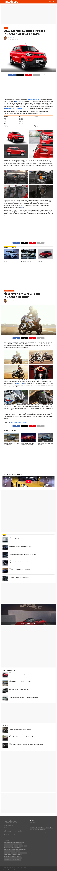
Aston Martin (7, 858)
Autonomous (7, 852)
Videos (25, 867)
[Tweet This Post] (24, 338)
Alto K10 (17, 101)
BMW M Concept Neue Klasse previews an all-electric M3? (27, 444)
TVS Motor (24, 422)
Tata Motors (15, 849)
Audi (25, 845)
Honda (13, 851)
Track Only (14, 854)
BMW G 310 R (19, 383)
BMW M (18, 856)
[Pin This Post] (28, 74)
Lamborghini (13, 856)
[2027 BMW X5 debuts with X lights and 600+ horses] (11, 441)
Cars (18, 867)
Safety (19, 854)
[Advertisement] (28, 14)
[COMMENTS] (45, 74)
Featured (6, 844)
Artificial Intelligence (17, 858)
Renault (18, 851)
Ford (12, 847)
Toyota (19, 844)
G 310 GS (35, 385)
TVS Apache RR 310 (40, 380)
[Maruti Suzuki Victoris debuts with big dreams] (45, 258)
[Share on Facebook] (12, 74)
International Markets (9, 842)
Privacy (13, 867)
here (22, 207)
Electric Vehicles (20, 842)
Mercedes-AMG (22, 849)
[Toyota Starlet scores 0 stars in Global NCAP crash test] (28, 258)
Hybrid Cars (6, 845)
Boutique (14, 859)
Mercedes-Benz (13, 844)
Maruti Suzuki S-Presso (34, 99)
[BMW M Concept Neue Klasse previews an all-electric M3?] (28, 441)
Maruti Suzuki (14, 239)
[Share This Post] (20, 74)
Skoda (25, 852)
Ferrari (19, 859)
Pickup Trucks (7, 859)
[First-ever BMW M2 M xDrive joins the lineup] (45, 441)
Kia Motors (6, 856)
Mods (9, 854)
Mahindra (20, 852)
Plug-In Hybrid (7, 851)
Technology (14, 852)
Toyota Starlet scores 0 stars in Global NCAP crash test (28, 260)
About (4, 867)
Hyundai (16, 845)
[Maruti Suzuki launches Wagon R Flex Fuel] (11, 258)
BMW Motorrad (17, 422)
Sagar (11, 37)
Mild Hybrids (17, 847)
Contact (9, 867)
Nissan (5, 854)
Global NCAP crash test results (13, 108)
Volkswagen (7, 847)
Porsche (21, 845)
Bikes (21, 867)
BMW (12, 422)
